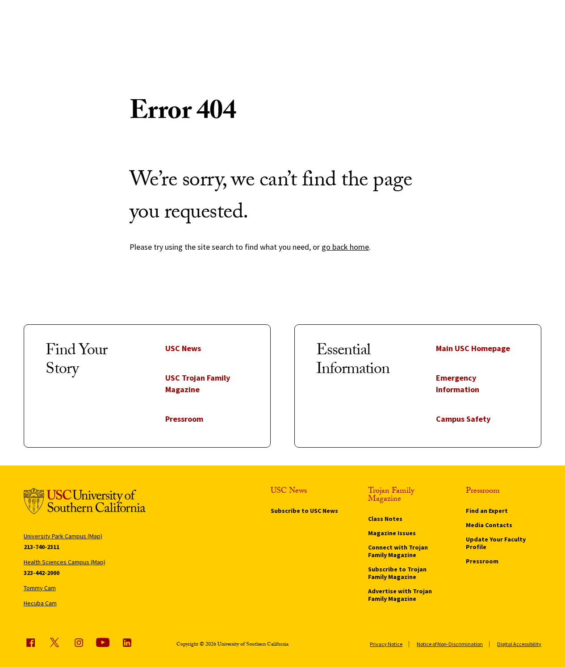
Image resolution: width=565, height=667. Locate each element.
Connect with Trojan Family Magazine (398, 551)
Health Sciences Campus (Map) (64, 562)
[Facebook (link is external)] (30, 642)
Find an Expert (487, 511)
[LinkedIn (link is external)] (127, 642)
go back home (345, 247)
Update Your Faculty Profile (496, 543)
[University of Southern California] (85, 502)
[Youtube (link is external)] (102, 642)
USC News (183, 348)
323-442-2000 (41, 573)
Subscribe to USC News (304, 511)
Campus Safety (463, 419)
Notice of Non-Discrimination (450, 644)
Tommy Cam (40, 588)
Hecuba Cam (40, 603)
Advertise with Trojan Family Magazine (400, 595)
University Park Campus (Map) (63, 536)
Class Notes (385, 519)
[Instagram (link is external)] (78, 642)
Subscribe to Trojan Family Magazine (397, 573)
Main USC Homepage (473, 348)
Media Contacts (489, 525)
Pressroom (184, 419)
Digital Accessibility (519, 644)
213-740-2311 (41, 547)
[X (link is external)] (54, 642)
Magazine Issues (392, 533)
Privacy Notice (386, 644)
